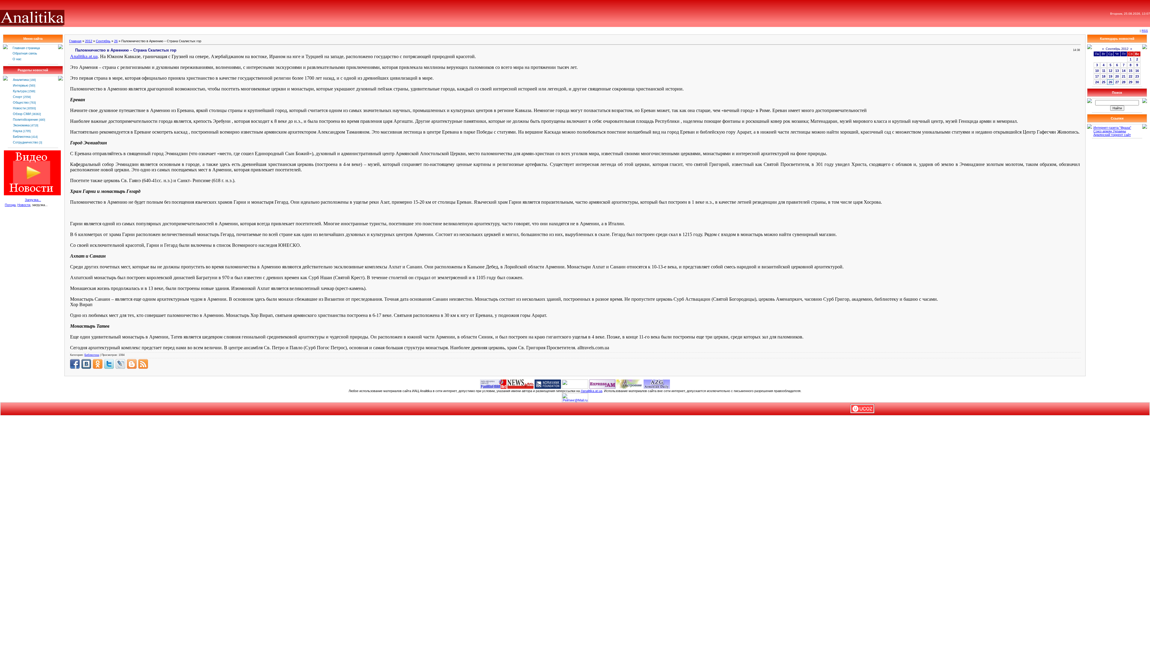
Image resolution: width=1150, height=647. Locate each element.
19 (1110, 76)
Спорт (17, 97)
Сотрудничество (25, 142)
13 (1117, 70)
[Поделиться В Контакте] (86, 364)
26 (116, 41)
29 (1130, 82)
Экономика (21, 125)
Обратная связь (25, 53)
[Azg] (657, 384)
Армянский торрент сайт (1112, 135)
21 (1123, 76)
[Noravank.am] (548, 384)
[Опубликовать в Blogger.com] (132, 364)
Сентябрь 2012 (1117, 49)
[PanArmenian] (493, 384)
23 (1137, 76)
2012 (88, 41)
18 (1103, 76)
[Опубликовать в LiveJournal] (120, 364)
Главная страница (26, 48)
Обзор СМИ (22, 114)
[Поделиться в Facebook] (75, 364)
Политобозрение (25, 119)
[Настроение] (629, 384)
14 (1123, 70)
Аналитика (21, 79)
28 (1123, 82)
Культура (20, 91)
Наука (17, 131)
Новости (19, 108)
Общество (21, 102)
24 (1097, 82)
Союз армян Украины (1109, 131)
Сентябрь (103, 41)
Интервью (20, 85)
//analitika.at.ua (591, 391)
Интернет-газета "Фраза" (1112, 127)
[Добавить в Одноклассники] (97, 364)
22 (1130, 76)
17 (1097, 76)
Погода (10, 205)
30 (1137, 82)
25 (1103, 82)
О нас (17, 59)
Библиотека (22, 136)
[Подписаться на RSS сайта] (143, 364)
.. (84, 56)
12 (1110, 70)
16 (1137, 70)
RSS (1145, 30)
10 (1097, 70)
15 (1130, 70)
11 (1103, 70)
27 (1117, 82)
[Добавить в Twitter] (109, 364)
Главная (75, 41)
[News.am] (520, 384)
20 (1117, 76)
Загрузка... (33, 200)
